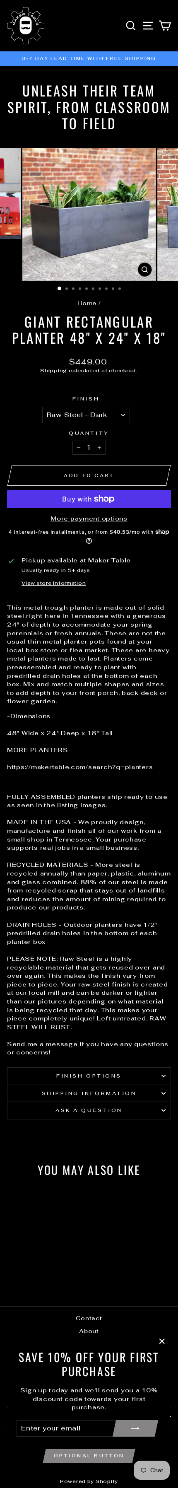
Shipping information (89, 1093)
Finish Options (88, 1076)
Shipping (53, 370)
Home (86, 303)
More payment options (89, 518)
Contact (89, 1318)
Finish (85, 399)
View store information (54, 583)
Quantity (89, 433)
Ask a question (88, 1110)
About (89, 1331)
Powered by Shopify (89, 1481)
